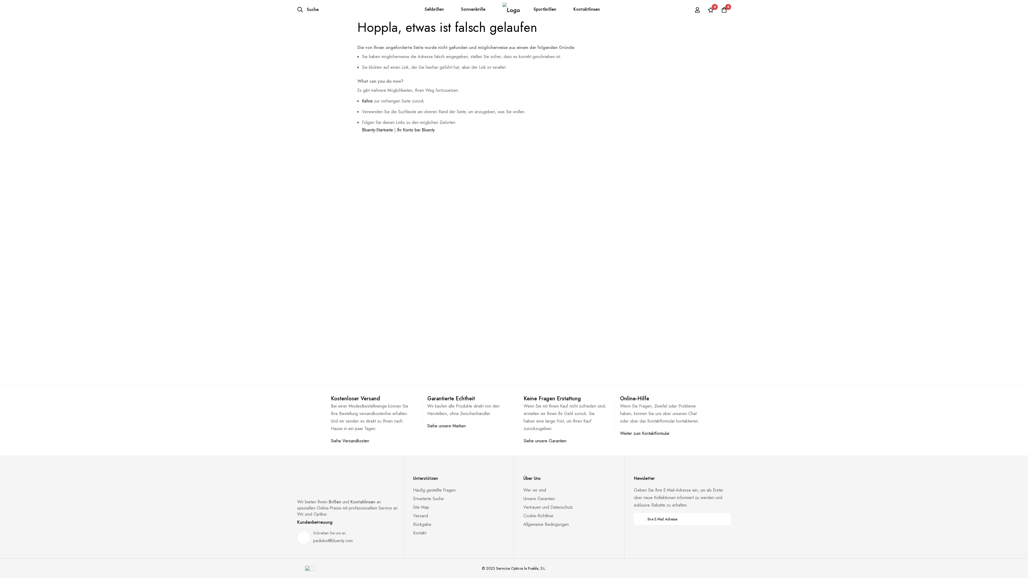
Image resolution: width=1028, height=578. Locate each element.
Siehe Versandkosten (350, 441)
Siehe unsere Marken (446, 426)
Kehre (367, 101)
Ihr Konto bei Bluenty (416, 130)
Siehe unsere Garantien (545, 441)
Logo (511, 9)
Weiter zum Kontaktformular (645, 433)
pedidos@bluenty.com (333, 541)
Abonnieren (723, 519)
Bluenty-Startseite (377, 130)
